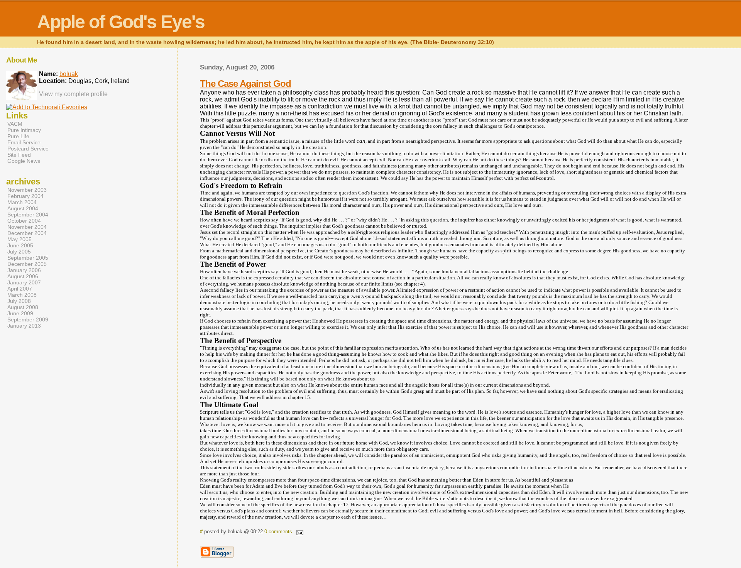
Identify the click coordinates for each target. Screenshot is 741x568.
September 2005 (27, 258)
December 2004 (27, 233)
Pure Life (18, 136)
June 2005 (20, 245)
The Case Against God (245, 83)
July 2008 (19, 301)
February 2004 (25, 196)
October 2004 (24, 221)
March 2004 (22, 202)
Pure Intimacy (24, 130)
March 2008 (22, 295)
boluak (68, 74)
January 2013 (24, 326)
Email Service (24, 142)
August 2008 (22, 307)
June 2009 (20, 313)
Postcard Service (28, 148)
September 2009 (27, 319)
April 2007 (19, 289)
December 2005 (27, 264)
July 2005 (19, 251)
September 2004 (27, 214)
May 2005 (19, 239)
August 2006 (22, 276)
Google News (23, 161)
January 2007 (24, 282)
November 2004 (27, 227)
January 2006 (24, 270)
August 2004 (22, 208)
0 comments (278, 531)
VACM (14, 124)
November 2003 (27, 190)
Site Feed (19, 155)
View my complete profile (73, 94)
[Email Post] (298, 531)
